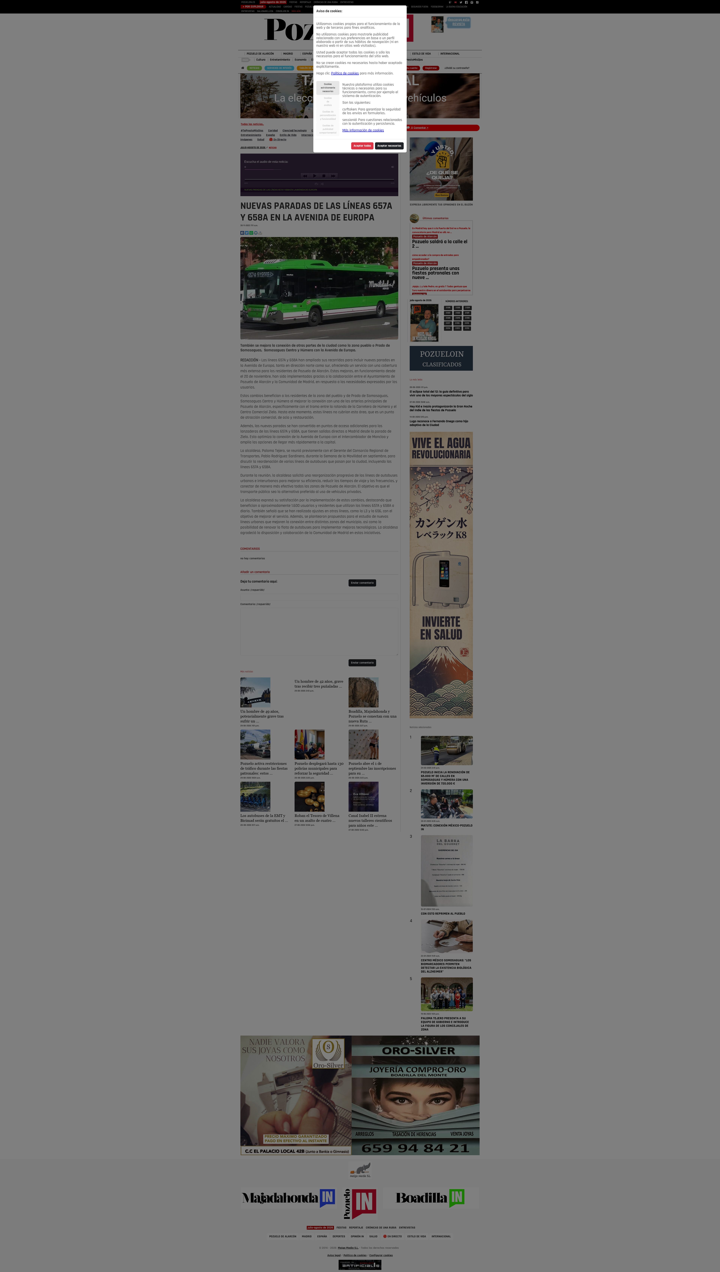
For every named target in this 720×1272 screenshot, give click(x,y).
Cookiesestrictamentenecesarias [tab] (328, 88)
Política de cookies (345, 73)
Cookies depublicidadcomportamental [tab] (327, 129)
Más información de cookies (363, 130)
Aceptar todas (362, 145)
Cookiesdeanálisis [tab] (328, 101)
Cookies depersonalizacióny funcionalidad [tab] (328, 115)
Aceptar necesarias (389, 145)
